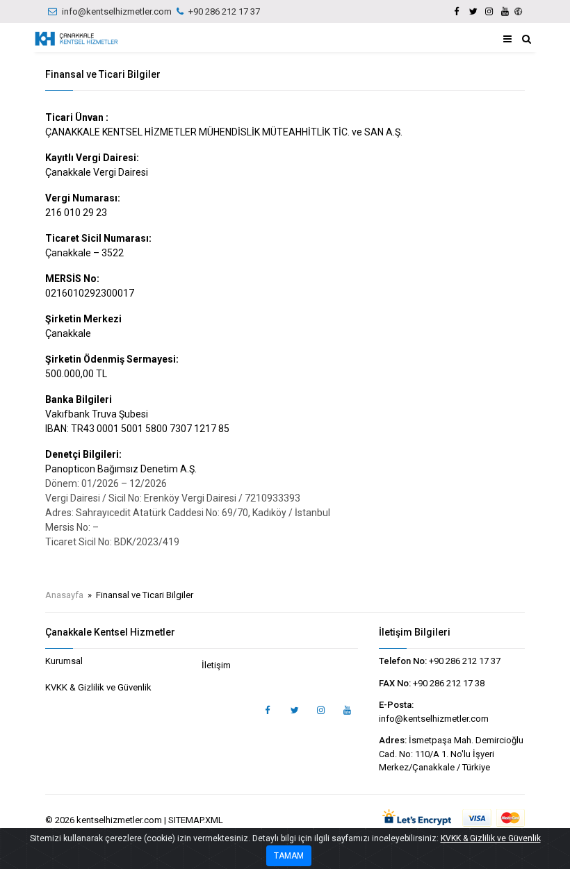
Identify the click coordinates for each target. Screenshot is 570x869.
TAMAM (289, 856)
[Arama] (526, 39)
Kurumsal (64, 661)
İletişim (216, 665)
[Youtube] (505, 11)
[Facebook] (457, 11)
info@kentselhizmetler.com (117, 11)
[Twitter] (473, 11)
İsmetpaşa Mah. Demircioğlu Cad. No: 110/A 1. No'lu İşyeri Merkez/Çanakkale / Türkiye (451, 753)
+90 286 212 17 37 (224, 11)
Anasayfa (64, 595)
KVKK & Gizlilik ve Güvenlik (98, 687)
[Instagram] (489, 11)
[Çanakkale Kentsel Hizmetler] (76, 38)
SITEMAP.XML (195, 820)
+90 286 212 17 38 (448, 683)
